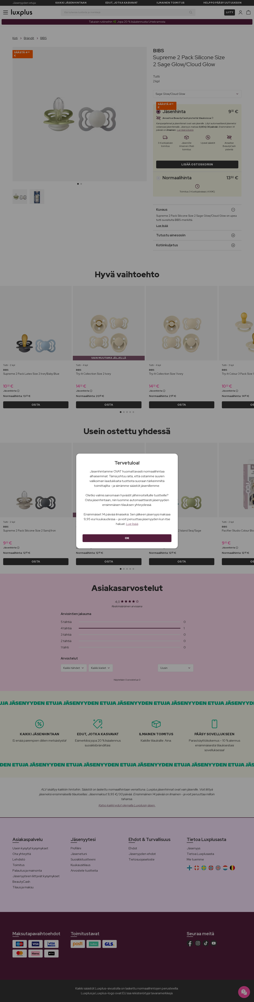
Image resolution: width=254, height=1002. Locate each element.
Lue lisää (132, 524)
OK (127, 538)
